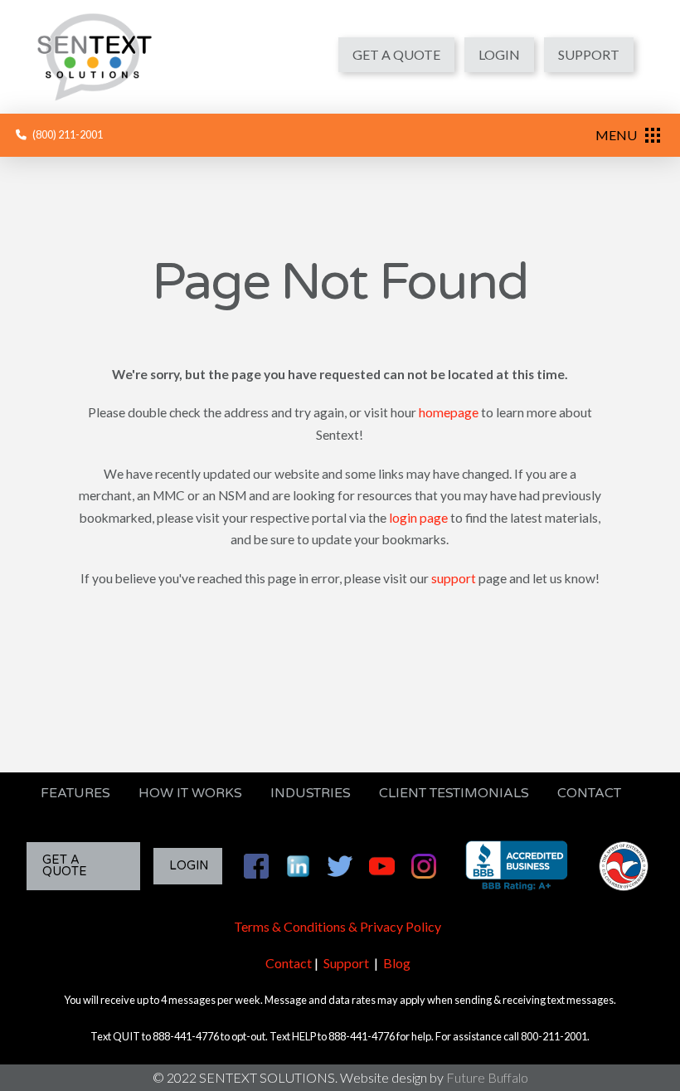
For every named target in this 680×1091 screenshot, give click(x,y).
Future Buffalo (487, 1077)
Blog (399, 963)
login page (418, 517)
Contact (288, 963)
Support (348, 963)
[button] (627, 135)
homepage (448, 412)
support (453, 578)
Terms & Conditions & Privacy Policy (337, 926)
